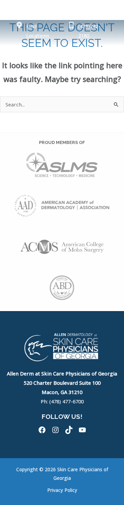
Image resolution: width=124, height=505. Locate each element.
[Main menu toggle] (111, 56)
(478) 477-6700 (66, 401)
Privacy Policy (62, 490)
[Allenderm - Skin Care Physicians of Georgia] (29, 55)
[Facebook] (42, 430)
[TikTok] (69, 430)
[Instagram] (55, 430)
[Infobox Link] (37, 33)
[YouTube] (82, 430)
